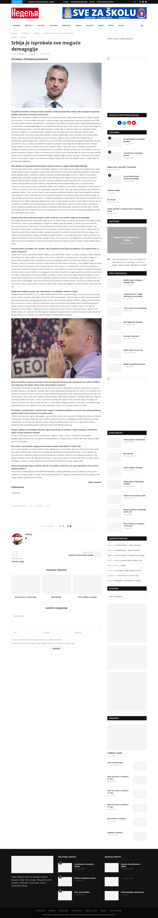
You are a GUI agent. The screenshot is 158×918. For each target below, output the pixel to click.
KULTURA (89, 25)
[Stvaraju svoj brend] (114, 339)
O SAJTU (65, 2)
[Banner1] (127, 623)
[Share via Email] (70, 526)
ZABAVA (104, 911)
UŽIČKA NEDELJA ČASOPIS (105, 2)
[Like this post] (61, 526)
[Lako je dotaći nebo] (140, 766)
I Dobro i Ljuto (114, 752)
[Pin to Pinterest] (68, 526)
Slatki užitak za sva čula (133, 350)
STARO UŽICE (77, 911)
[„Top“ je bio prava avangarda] (114, 311)
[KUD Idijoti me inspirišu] (114, 325)
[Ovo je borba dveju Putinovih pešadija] (114, 179)
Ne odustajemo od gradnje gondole (134, 140)
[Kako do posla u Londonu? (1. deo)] (140, 808)
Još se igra (111, 199)
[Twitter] (137, 2)
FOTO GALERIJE (116, 911)
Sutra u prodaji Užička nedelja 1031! (129, 560)
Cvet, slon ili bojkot (82, 892)
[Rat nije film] (56, 584)
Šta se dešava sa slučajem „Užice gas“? (134, 524)
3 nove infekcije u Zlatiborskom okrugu (129, 555)
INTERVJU (36, 33)
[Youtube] (143, 2)
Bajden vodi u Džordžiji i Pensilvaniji (121, 167)
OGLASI (92, 2)
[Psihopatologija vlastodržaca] (112, 895)
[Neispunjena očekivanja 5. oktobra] (114, 485)
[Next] (27, 2)
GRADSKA (16, 25)
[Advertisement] (127, 92)
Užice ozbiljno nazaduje (87, 597)
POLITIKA (41, 25)
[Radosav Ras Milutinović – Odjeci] (112, 867)
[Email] (146, 2)
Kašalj (123, 565)
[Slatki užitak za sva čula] (114, 353)
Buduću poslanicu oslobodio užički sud (135, 510)
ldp (31, 506)
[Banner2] (127, 657)
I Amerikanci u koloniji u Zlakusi (133, 154)
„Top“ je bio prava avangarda (135, 308)
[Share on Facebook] (63, 526)
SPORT (110, 25)
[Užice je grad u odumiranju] (25, 584)
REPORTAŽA (63, 911)
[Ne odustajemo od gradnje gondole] (114, 142)
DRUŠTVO (29, 25)
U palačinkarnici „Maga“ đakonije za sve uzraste (133, 295)
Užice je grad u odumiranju (25, 597)
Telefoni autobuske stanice (85, 878)
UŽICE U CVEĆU (91, 911)
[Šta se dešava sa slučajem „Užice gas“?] (114, 527)
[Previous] (24, 2)
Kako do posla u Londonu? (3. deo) (118, 777)
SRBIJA (78, 25)
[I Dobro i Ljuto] (127, 737)
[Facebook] (134, 2)
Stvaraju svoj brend (131, 336)
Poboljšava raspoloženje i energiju (128, 580)
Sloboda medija (113, 190)
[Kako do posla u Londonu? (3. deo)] (140, 780)
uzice (48, 506)
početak (14, 33)
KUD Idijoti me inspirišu (133, 322)
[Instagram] (140, 2)
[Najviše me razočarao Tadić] (114, 499)
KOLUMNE (53, 25)
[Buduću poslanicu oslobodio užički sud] (114, 513)
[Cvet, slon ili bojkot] (65, 895)
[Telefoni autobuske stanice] (65, 881)
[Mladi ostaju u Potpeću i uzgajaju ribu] (114, 283)
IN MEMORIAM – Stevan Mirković (128, 545)
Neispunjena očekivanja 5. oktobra (134, 482)
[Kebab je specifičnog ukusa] (114, 367)
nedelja (21, 54)
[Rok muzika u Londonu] (140, 822)
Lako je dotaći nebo (115, 762)
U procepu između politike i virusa (128, 570)
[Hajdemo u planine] (140, 836)
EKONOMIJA (66, 25)
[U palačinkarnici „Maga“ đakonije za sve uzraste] (114, 297)
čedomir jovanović (19, 506)
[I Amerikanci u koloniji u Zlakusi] (114, 156)
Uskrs (109, 555)
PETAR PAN (40, 911)
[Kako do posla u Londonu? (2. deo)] (140, 794)
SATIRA (100, 25)
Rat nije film (56, 597)
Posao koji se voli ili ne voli (128, 575)
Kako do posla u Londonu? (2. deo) (118, 791)
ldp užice (39, 506)
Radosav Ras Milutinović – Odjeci (41, 2)
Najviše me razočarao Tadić (135, 495)
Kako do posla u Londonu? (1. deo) (118, 805)
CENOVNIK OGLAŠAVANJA (79, 2)
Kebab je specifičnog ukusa (134, 364)
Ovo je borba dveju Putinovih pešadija (131, 177)
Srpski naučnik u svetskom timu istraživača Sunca (124, 210)
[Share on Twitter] (65, 526)
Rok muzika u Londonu (116, 818)
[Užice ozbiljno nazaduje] (87, 584)
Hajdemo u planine (114, 832)
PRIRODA (51, 911)
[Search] (145, 25)
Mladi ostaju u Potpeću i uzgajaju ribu (133, 281)
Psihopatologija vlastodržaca (132, 892)
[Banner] (127, 691)
